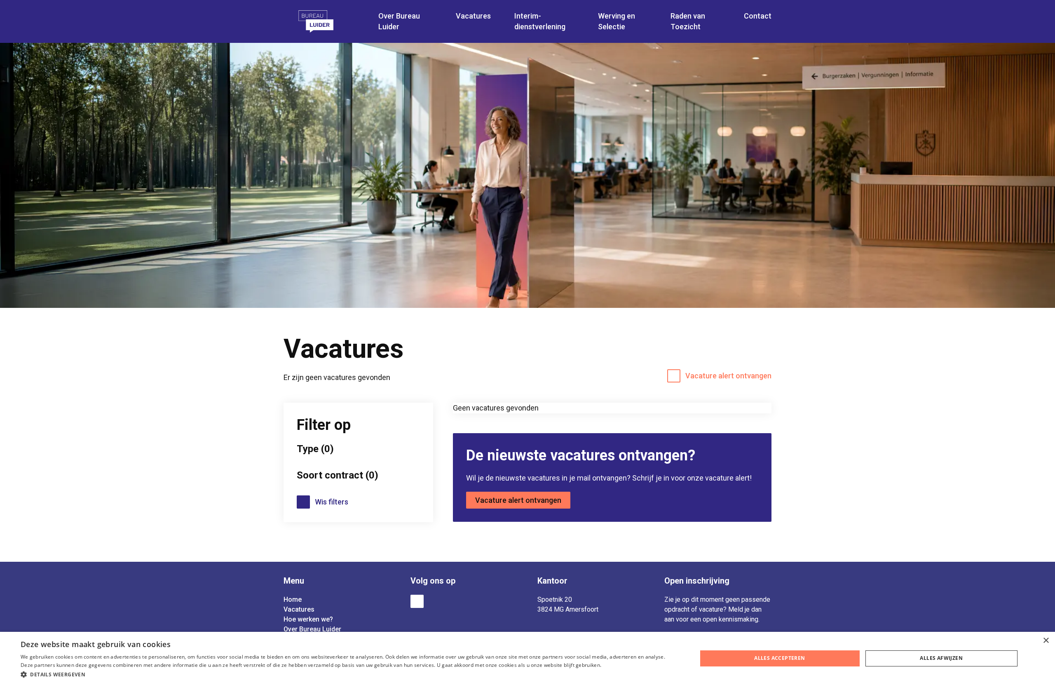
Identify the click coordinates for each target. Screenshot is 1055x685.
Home (293, 599)
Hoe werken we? (308, 619)
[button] (349, 674)
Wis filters (331, 501)
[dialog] (527, 658)
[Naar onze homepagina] (327, 21)
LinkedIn (417, 601)
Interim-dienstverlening (539, 21)
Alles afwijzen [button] (941, 658)
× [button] (1046, 641)
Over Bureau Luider (312, 629)
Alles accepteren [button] (779, 658)
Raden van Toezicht (688, 21)
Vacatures (299, 609)
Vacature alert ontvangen (728, 375)
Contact (757, 16)
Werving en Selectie (616, 21)
